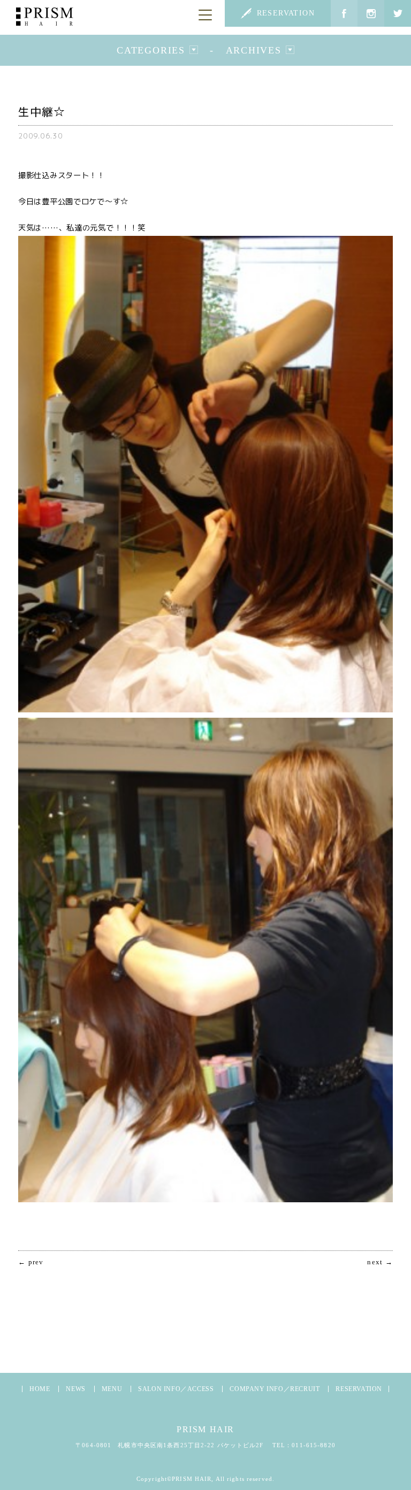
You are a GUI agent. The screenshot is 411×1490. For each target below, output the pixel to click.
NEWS (75, 1389)
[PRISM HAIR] (44, 16)
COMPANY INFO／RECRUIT (274, 1389)
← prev (31, 1262)
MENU (112, 1389)
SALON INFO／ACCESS (176, 1389)
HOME (39, 1389)
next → (380, 1262)
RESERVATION (286, 13)
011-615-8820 (313, 1445)
